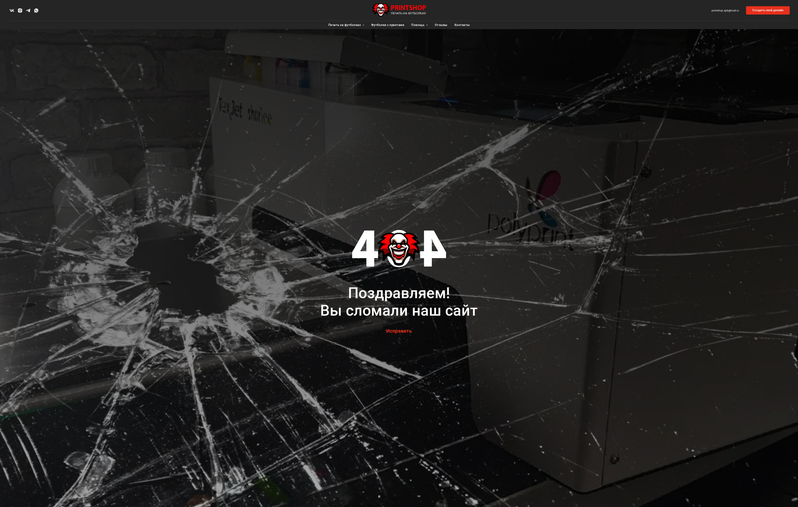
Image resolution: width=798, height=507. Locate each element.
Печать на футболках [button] (345, 25)
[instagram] (20, 10)
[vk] (12, 10)
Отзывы (441, 25)
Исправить (399, 331)
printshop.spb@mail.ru (725, 10)
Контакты (462, 25)
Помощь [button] (418, 25)
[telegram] (28, 10)
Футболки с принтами (387, 25)
